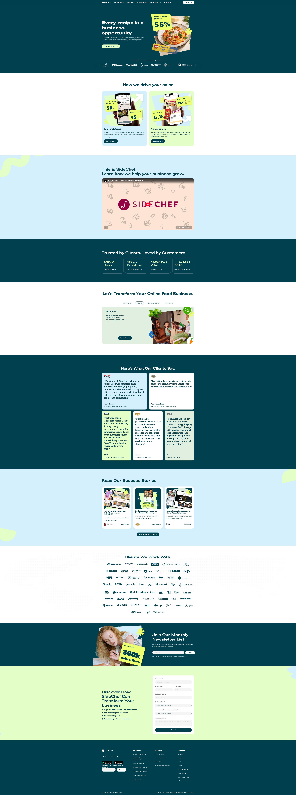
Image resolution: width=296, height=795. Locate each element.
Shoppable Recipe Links (140, 771)
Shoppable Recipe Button (140, 767)
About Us (180, 754)
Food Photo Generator (139, 775)
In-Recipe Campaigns (139, 754)
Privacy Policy (182, 773)
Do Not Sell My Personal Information (176, 792)
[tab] (127, 303)
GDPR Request (160, 792)
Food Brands (159, 758)
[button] (119, 2)
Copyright (191, 792)
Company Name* (160, 694)
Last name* (178, 686)
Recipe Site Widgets (138, 764)
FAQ (179, 781)
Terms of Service (183, 769)
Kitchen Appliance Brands (163, 766)
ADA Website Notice (184, 777)
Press (179, 762)
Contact (180, 766)
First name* (159, 686)
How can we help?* (161, 718)
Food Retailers (159, 754)
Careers (180, 758)
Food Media (158, 762)
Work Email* (159, 679)
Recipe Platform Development (137, 759)
